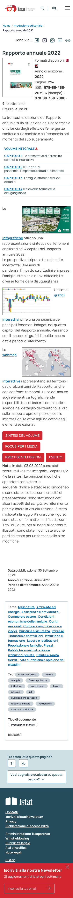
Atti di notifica (15, 847)
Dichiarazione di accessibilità (27, 826)
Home (6, 25)
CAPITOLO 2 (13, 167)
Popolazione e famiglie (25, 645)
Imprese (58, 631)
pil (30, 692)
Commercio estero (22, 616)
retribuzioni (45, 703)
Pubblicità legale (17, 843)
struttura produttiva (22, 709)
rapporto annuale (20, 703)
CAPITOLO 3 (13, 178)
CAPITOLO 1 (13, 156)
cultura (49, 674)
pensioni (15, 692)
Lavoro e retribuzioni (43, 640)
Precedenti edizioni (23, 457)
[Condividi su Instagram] (51, 40)
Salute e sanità (47, 655)
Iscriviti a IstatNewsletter (24, 816)
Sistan (10, 860)
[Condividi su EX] (43, 40)
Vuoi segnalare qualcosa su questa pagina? (36, 776)
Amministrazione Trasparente (27, 834)
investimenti (37, 686)
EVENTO (55, 457)
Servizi (13, 660)
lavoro (56, 686)
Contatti (11, 812)
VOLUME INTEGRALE (19, 148)
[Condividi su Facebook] (36, 40)
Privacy (10, 821)
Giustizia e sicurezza (34, 631)
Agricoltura (26, 607)
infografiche (12, 238)
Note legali (13, 852)
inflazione (16, 686)
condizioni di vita (27, 674)
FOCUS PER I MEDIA (21, 446)
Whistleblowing (17, 838)
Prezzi (49, 645)
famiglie (15, 680)
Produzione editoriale (23, 724)
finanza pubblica (38, 680)
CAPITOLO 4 (13, 189)
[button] (42, 8)
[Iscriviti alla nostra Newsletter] (48, 888)
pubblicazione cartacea (24, 697)
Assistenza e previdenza (40, 612)
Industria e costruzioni (26, 636)
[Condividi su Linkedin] (59, 40)
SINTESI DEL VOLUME (22, 435)
